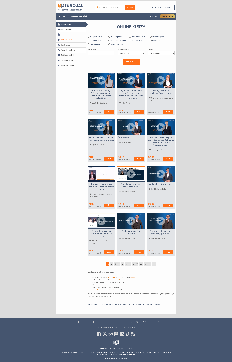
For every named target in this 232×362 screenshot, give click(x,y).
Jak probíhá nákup (95, 304)
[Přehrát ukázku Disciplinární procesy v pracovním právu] (131, 174)
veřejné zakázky (117, 44)
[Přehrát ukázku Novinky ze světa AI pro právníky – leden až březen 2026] (101, 174)
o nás (82, 322)
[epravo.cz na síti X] (105, 333)
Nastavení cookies (129, 327)
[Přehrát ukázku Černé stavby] (131, 127)
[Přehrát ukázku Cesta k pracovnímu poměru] (131, 220)
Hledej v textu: (93, 49)
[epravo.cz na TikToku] (128, 333)
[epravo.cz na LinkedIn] (122, 333)
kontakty (113, 322)
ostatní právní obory (118, 40)
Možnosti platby (110, 304)
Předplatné (167, 16)
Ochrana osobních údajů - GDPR (108, 327)
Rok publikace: (123, 49)
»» (154, 264)
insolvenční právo (138, 37)
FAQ (136, 322)
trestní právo (95, 44)
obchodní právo (96, 40)
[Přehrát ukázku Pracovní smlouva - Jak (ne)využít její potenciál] (161, 220)
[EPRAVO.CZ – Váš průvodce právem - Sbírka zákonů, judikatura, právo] (70, 7)
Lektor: (150, 49)
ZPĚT (65, 16)
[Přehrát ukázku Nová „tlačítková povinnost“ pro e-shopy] (161, 80)
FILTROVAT (132, 62)
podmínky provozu (101, 322)
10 (141, 264)
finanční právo (116, 37)
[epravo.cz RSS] (133, 333)
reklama (89, 322)
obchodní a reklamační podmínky (131, 304)
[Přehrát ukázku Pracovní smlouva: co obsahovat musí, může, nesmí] (101, 220)
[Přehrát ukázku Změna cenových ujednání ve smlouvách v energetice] (101, 127)
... (146, 264)
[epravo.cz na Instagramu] (111, 333)
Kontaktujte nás (153, 304)
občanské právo (158, 37)
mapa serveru (72, 322)
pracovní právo (137, 40)
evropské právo (96, 37)
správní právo (157, 40)
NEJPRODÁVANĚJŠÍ (79, 16)
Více (109, 112)
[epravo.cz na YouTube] (116, 333)
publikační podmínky (125, 322)
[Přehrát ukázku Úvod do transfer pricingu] (161, 174)
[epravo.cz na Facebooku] (99, 333)
